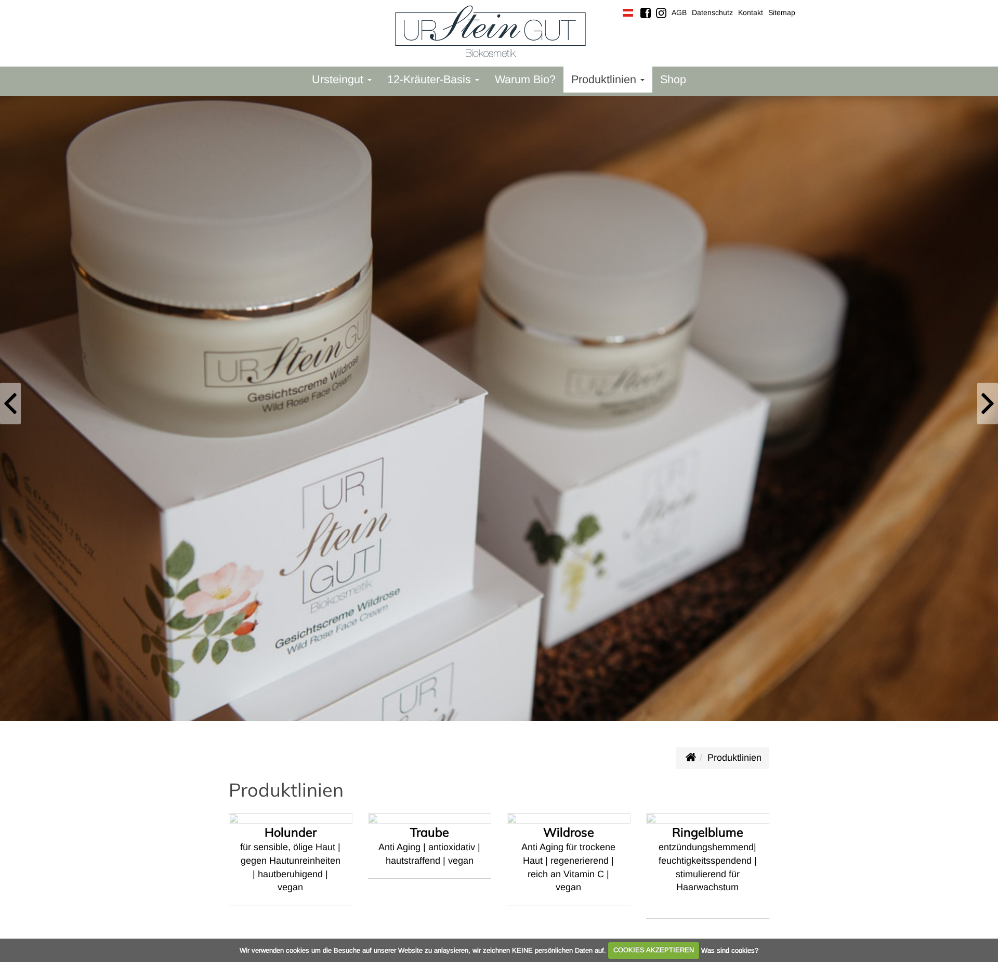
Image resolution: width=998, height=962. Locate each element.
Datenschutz (712, 12)
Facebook (645, 13)
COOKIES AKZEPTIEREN (653, 950)
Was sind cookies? (729, 950)
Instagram (661, 13)
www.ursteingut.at (690, 757)
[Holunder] (290, 884)
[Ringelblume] (708, 875)
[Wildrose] (569, 878)
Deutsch (628, 13)
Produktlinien (734, 757)
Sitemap (781, 12)
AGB (679, 12)
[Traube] (430, 885)
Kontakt (750, 12)
